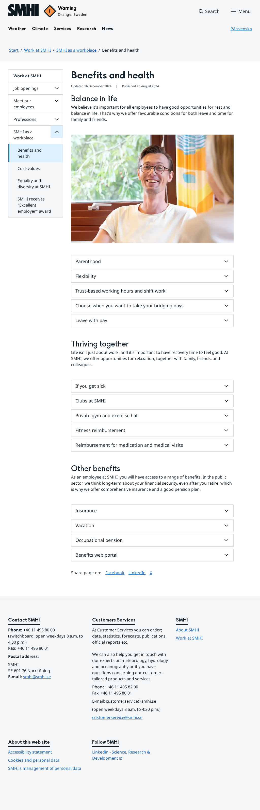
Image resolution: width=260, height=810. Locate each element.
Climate (40, 29)
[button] (209, 11)
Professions (24, 119)
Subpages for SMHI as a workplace (57, 132)
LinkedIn (137, 572)
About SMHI (187, 630)
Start (14, 50)
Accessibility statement (30, 752)
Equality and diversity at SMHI (34, 184)
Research (86, 29)
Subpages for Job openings (57, 88)
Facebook (115, 572)
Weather (17, 29)
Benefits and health (30, 153)
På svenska (241, 29)
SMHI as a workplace (76, 50)
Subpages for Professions (57, 119)
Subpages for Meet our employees (57, 101)
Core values (29, 168)
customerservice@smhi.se (117, 717)
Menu (244, 11)
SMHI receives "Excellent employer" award (34, 205)
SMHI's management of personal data (44, 768)
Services (62, 29)
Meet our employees (23, 104)
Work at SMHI (37, 50)
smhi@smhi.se (37, 676)
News (107, 29)
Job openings (26, 88)
